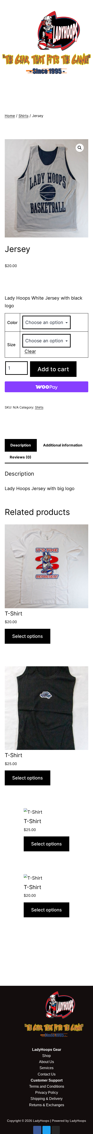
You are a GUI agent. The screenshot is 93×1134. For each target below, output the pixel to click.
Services (46, 1068)
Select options (27, 636)
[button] (46, 82)
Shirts (23, 115)
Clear (30, 351)
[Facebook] (37, 1130)
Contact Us (47, 1074)
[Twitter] (46, 1130)
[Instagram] (56, 1130)
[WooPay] (46, 386)
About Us (46, 1062)
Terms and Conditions (46, 1086)
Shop (46, 1056)
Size (11, 344)
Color (12, 322)
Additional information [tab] (62, 445)
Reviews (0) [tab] (20, 457)
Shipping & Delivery (46, 1099)
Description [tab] (20, 445)
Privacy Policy (46, 1092)
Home (10, 115)
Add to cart (53, 369)
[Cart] (47, 98)
